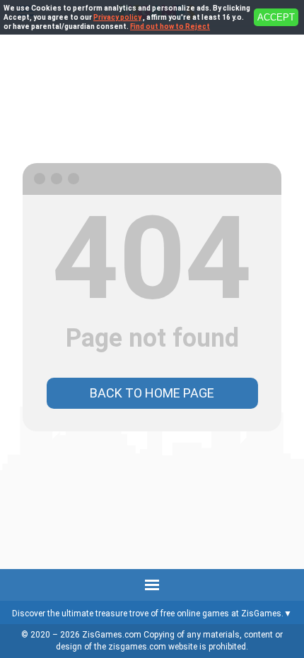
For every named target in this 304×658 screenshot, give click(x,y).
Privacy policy (117, 17)
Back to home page (152, 392)
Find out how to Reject (170, 26)
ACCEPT (276, 17)
